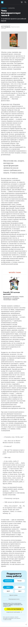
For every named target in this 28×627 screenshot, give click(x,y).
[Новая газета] (2, 2)
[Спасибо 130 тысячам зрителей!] (15, 286)
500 (8, 591)
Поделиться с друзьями (13, 612)
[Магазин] (22, 2)
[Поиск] (25, 2)
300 (19, 591)
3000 (7, 587)
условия (11, 604)
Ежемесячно (8, 580)
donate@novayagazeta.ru (8, 618)
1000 (19, 587)
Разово (19, 580)
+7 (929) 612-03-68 (7, 619)
